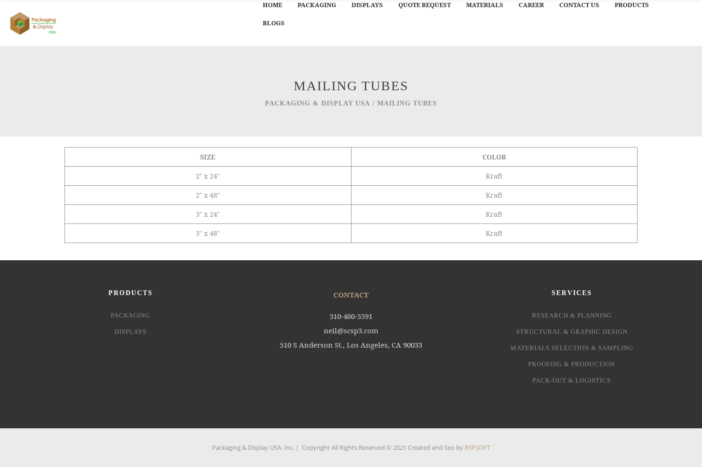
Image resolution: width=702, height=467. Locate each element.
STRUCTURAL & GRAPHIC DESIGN (572, 331)
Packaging (130, 315)
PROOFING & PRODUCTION (571, 364)
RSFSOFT (477, 447)
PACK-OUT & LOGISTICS (571, 380)
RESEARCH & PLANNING (572, 315)
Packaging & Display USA (317, 103)
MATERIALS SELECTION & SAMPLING (572, 347)
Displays (131, 331)
